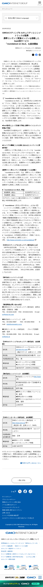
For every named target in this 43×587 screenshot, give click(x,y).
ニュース (9, 8)
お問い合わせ (6, 513)
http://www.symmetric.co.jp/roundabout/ (20, 240)
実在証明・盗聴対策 (7, 551)
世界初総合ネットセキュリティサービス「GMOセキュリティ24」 (19, 543)
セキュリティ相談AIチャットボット (11, 548)
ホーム (4, 8)
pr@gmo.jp (6, 336)
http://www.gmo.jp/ (18, 423)
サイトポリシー (6, 496)
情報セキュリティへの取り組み (11, 502)
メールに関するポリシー (9, 505)
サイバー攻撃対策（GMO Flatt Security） (12, 557)
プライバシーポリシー (8, 499)
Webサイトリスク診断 (21, 546)
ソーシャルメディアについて (10, 507)
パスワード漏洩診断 (7, 546)
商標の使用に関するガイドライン (12, 510)
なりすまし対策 (30, 557)
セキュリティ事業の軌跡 (8, 559)
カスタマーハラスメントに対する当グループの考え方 (18, 518)
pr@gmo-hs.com (8, 314)
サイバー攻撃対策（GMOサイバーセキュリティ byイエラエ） (18, 554)
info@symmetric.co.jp (14, 324)
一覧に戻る (21, 480)
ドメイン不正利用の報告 (9, 515)
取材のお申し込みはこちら (31, 463)
